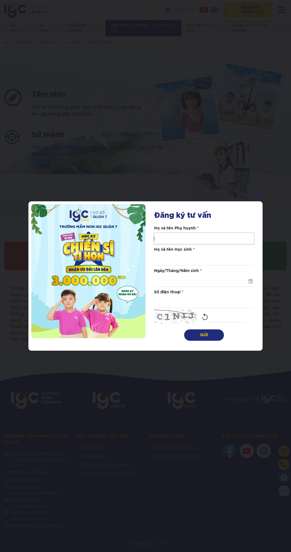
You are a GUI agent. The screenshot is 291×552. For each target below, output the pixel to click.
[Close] (257, 195)
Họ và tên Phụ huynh (176, 228)
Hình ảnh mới (205, 316)
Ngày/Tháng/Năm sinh (178, 271)
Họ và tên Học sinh (174, 250)
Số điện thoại (168, 292)
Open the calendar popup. (250, 281)
